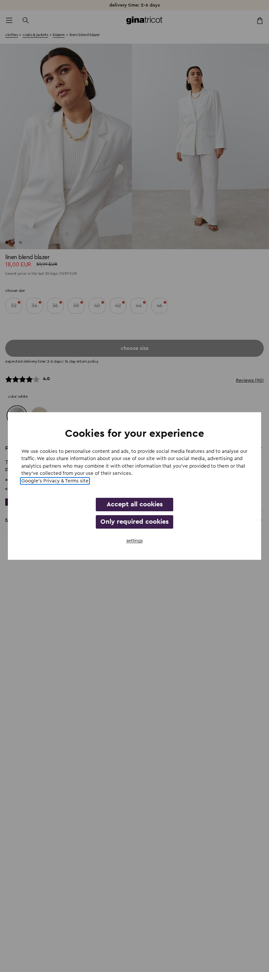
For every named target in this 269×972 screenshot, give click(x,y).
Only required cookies (134, 521)
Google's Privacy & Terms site (55, 480)
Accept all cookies (135, 504)
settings (134, 540)
